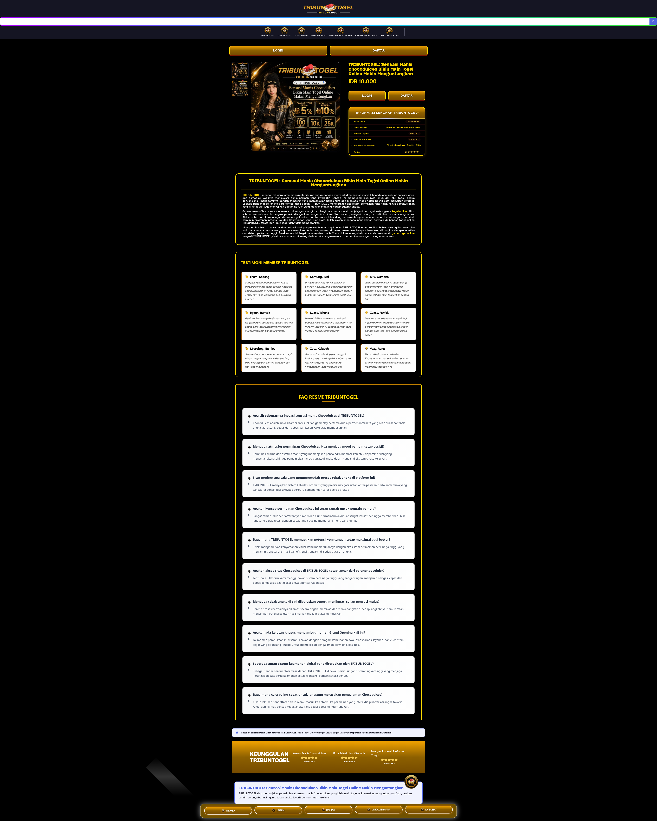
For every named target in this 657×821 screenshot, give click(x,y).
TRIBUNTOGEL (251, 195)
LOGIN (278, 50)
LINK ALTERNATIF (381, 810)
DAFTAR (379, 50)
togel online (399, 211)
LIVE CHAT (431, 811)
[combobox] (325, 21)
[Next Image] (337, 107)
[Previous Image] (253, 107)
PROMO (230, 809)
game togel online (403, 233)
